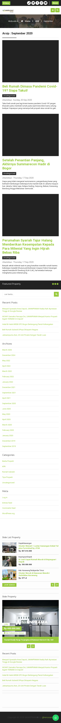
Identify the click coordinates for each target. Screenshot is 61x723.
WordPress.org (8, 513)
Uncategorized (9, 96)
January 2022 (7, 382)
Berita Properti (8, 461)
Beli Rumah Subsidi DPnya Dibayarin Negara (20, 330)
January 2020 (7, 435)
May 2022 (6, 361)
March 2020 (7, 425)
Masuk (55, 3)
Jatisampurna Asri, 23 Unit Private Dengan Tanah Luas (24, 335)
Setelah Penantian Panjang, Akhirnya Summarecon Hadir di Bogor (26, 164)
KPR (4, 466)
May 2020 (6, 414)
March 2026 (7, 350)
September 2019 (9, 446)
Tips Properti (7, 477)
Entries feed (7, 503)
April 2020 (6, 419)
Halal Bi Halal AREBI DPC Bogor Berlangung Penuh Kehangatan (27, 324)
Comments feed (8, 508)
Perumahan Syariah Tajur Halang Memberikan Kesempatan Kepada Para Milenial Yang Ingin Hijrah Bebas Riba (28, 246)
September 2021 (9, 393)
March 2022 (7, 371)
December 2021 (8, 387)
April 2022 (6, 366)
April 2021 (6, 398)
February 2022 (8, 376)
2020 (37, 21)
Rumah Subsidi (8, 472)
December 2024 (8, 355)
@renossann (47, 717)
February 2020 (8, 430)
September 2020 (9, 403)
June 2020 (6, 409)
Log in (4, 497)
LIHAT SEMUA (9, 585)
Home (27, 21)
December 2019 (8, 441)
